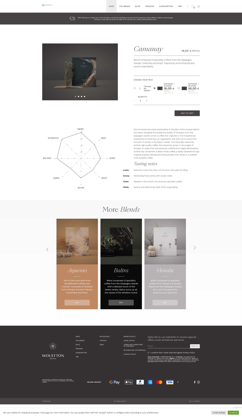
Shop (111, 6)
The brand (124, 6)
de (198, 19)
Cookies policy (130, 354)
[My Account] (188, 6)
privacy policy (191, 361)
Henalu (165, 270)
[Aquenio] (77, 241)
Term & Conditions (194, 401)
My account (105, 336)
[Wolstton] (59, 351)
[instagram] (198, 382)
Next (195, 247)
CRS (180, 6)
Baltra (121, 270)
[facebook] (194, 382)
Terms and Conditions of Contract (133, 345)
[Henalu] (165, 241)
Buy (77, 302)
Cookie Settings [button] (219, 413)
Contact (103, 340)
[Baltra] (121, 241)
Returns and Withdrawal (135, 350)
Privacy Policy (129, 336)
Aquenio (77, 270)
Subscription (166, 6)
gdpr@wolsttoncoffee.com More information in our (167, 361)
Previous (47, 249)
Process (149, 6)
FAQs (102, 344)
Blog (137, 6)
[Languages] (198, 6)
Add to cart (187, 113)
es (198, 12)
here (48, 413)
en (198, 16)
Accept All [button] (233, 413)
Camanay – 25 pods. (193, 84)
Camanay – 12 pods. (169, 84)
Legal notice (129, 340)
